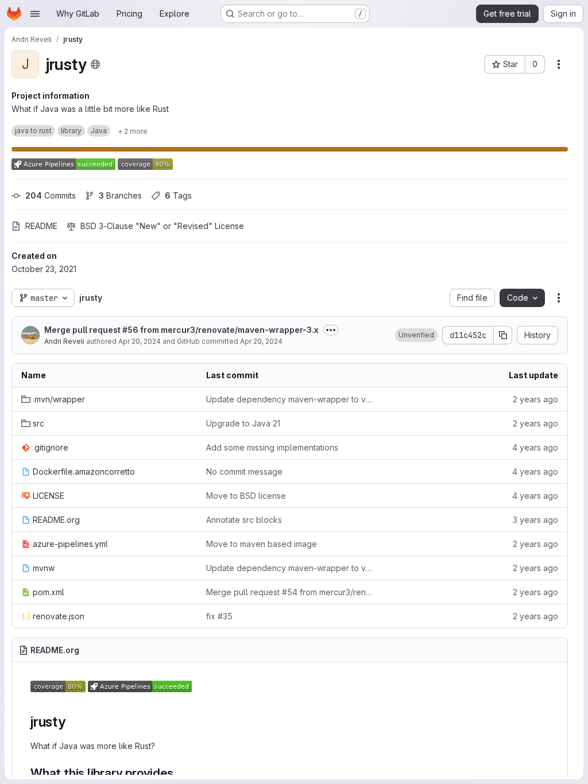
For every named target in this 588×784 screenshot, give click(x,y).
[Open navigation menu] (35, 14)
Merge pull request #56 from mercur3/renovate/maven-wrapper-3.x (181, 330)
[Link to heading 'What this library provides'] (180, 773)
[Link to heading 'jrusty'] (72, 721)
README (41, 226)
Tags (178, 195)
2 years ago (535, 399)
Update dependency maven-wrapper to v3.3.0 (289, 399)
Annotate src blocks (244, 520)
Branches (120, 195)
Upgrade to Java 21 (243, 423)
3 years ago (535, 520)
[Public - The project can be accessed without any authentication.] (95, 64)
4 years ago (535, 447)
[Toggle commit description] (330, 330)
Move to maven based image (261, 544)
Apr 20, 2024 (139, 341)
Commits (50, 195)
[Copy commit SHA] (503, 335)
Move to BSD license (246, 495)
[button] (416, 335)
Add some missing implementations (272, 447)
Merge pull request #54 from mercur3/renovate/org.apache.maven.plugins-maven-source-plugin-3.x (289, 592)
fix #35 (219, 616)
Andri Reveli (64, 341)
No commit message (244, 471)
